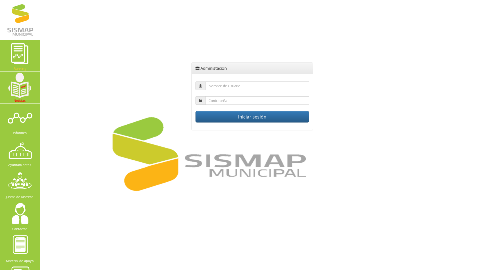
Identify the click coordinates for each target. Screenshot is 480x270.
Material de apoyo (20, 260)
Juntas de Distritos (20, 196)
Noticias (20, 100)
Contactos (20, 228)
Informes (20, 132)
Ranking (26, 68)
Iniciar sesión (252, 117)
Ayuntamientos (19, 164)
